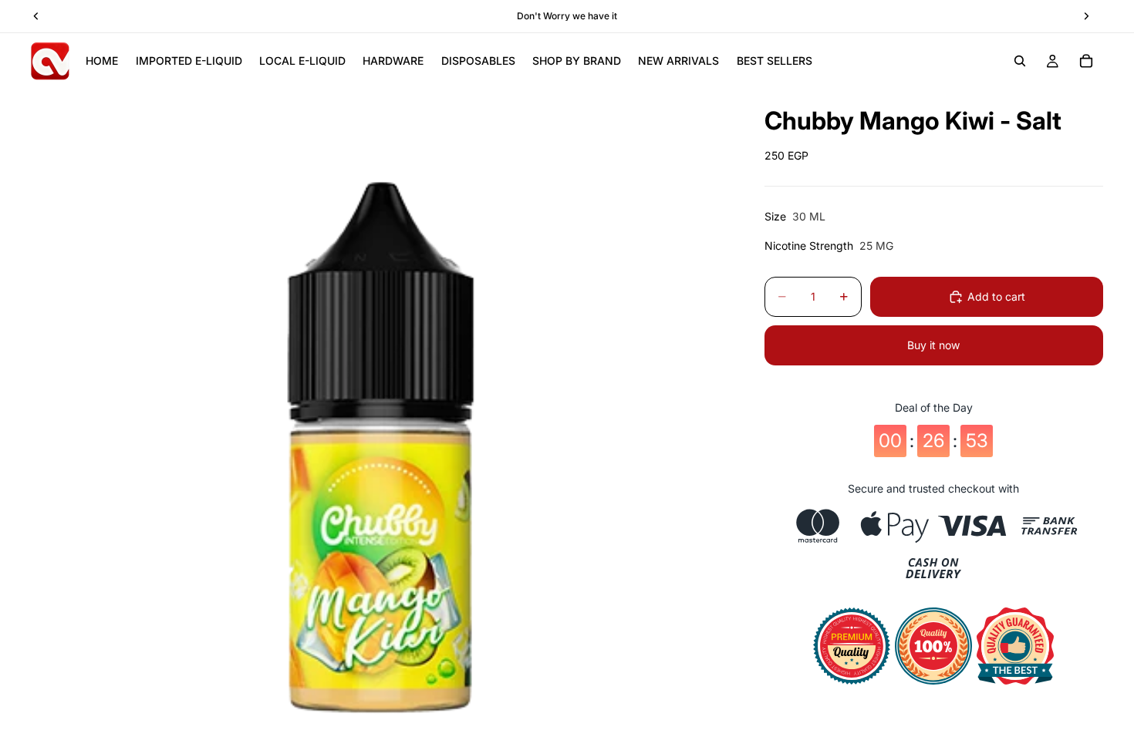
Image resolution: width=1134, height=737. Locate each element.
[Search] (1020, 61)
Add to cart (996, 296)
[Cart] (1086, 61)
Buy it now (933, 345)
